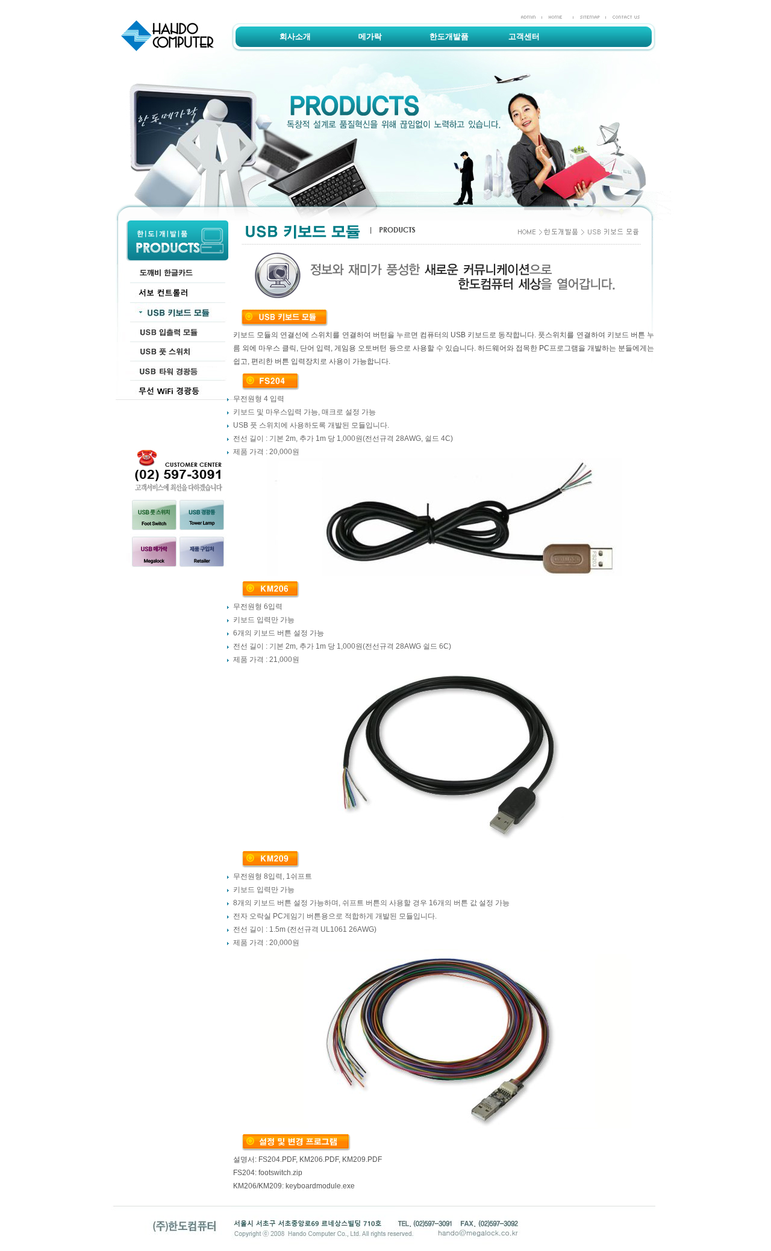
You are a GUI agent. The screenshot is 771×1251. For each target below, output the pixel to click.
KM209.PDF (362, 1159)
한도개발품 (449, 36)
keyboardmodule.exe (320, 1186)
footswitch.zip (280, 1172)
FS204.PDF (277, 1159)
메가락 (370, 36)
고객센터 (524, 36)
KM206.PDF (319, 1159)
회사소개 (295, 36)
